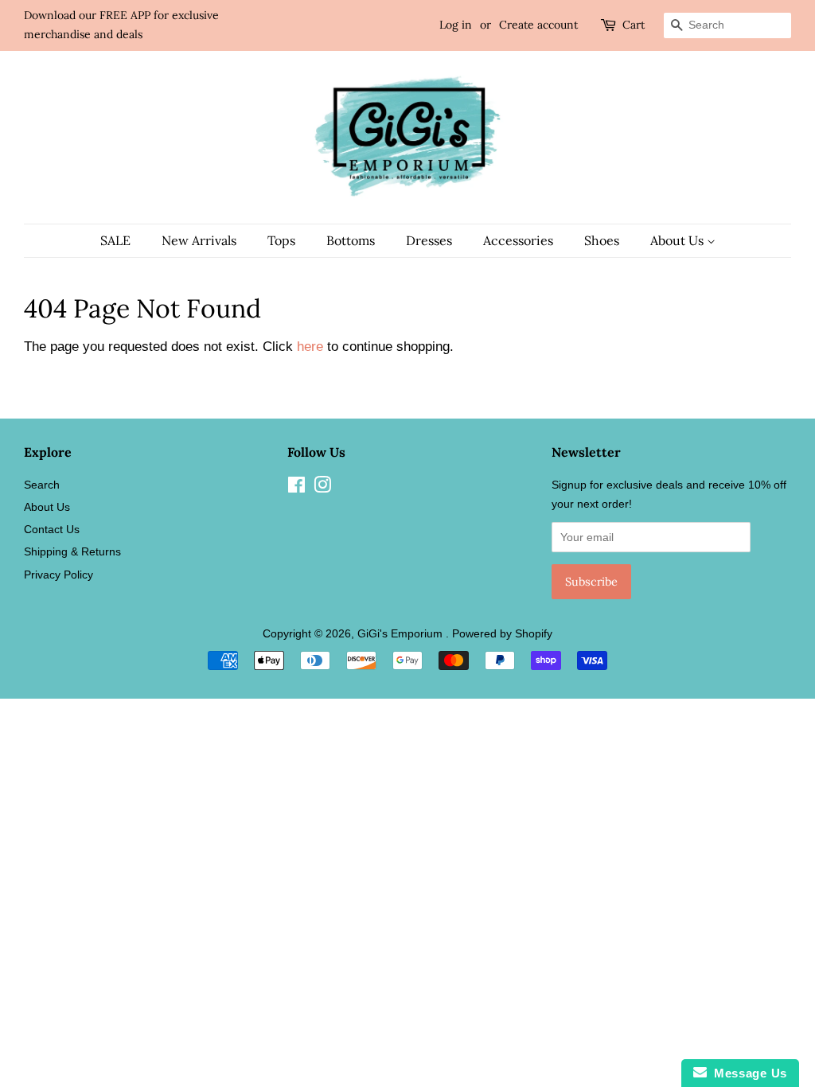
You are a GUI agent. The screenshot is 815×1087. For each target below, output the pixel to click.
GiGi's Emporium (401, 633)
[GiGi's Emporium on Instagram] (322, 487)
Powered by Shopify (502, 633)
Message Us (747, 1073)
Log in (455, 25)
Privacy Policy (58, 574)
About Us (678, 240)
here (310, 346)
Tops (281, 240)
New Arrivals (199, 240)
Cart (633, 25)
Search (42, 484)
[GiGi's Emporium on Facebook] (296, 487)
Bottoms (350, 240)
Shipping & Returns (72, 551)
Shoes (601, 240)
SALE (115, 240)
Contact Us (52, 529)
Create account (538, 25)
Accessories (518, 240)
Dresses (429, 240)
